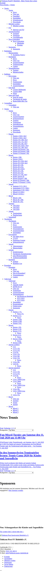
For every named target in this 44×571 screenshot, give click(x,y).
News (15, 12)
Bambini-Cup (17, 263)
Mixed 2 (15, 410)
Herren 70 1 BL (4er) (20, 175)
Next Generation (14, 39)
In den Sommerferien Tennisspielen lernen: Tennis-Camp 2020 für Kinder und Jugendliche (21, 455)
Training (15, 120)
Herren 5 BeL (17, 339)
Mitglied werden (14, 24)
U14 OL (16, 352)
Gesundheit (8, 103)
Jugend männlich (14, 368)
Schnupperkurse (18, 118)
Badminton (8, 51)
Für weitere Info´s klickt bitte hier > (12, 532)
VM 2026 (16, 209)
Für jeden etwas (18, 236)
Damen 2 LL (17, 316)
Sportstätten (17, 18)
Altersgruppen (17, 246)
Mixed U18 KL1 (18, 194)
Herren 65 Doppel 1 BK (21, 180)
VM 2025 (16, 207)
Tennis (6, 109)
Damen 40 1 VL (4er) (20, 142)
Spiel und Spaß (14, 95)
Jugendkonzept (18, 124)
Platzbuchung (17, 215)
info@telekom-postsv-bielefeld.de (17, 553)
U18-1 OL (16, 358)
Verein (6, 8)
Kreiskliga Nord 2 (19, 55)
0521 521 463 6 (11, 551)
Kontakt (2, 3)
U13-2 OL (16, 350)
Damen (11, 134)
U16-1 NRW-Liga (19, 379)
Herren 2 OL (17, 329)
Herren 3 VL (17, 331)
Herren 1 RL (17, 327)
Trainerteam (17, 122)
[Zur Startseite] (18, 1)
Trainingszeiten (18, 64)
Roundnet (7, 265)
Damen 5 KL (17, 323)
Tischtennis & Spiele (20, 99)
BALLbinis (12, 76)
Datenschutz (8, 566)
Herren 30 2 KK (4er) (20, 163)
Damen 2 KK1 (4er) (19, 138)
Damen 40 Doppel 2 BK (21, 151)
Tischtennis (8, 219)
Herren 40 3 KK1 (19, 169)
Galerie (15, 66)
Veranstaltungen (14, 68)
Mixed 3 (15, 412)
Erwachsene (13, 234)
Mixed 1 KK (17, 198)
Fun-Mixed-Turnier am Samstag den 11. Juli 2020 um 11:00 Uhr (22, 436)
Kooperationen (18, 304)
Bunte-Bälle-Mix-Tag (20, 101)
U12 (14, 346)
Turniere (15, 70)
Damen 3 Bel (17, 319)
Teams (15, 403)
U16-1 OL (16, 354)
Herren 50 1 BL (18, 171)
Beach (11, 397)
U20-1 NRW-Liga (19, 391)
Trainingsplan (17, 82)
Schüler (11, 250)
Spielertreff (12, 217)
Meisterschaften (18, 72)
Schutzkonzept (18, 20)
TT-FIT (15, 238)
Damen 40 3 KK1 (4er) (21, 146)
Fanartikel (16, 16)
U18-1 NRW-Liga (19, 385)
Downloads (17, 22)
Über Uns (16, 61)
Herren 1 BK (17, 157)
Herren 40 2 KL (18, 167)
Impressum (8, 562)
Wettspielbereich (18, 242)
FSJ (10, 28)
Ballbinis (7, 74)
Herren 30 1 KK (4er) (20, 161)
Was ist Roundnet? (19, 273)
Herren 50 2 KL (18, 173)
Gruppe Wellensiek (19, 89)
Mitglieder (20, 43)
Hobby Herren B (18, 176)
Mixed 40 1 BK (18, 200)
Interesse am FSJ (18, 30)
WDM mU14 (17, 287)
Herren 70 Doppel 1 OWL (22, 182)
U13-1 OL (16, 348)
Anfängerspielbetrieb (20, 258)
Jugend (11, 184)
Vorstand (16, 33)
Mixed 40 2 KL (18, 202)
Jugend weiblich (14, 345)
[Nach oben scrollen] (1, 570)
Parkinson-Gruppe (19, 240)
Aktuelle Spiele (18, 285)
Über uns (16, 14)
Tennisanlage (17, 213)
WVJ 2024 (20, 300)
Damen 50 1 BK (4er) (20, 147)
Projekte (20, 45)
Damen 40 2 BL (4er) (20, 144)
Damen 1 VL (17, 312)
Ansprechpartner (14, 32)
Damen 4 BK (17, 321)
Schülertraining (18, 252)
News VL (20, 314)
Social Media (8, 564)
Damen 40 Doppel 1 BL (21, 149)
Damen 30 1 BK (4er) (20, 140)
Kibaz (15, 93)
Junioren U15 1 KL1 (20, 186)
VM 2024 (16, 205)
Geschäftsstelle (18, 37)
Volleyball (7, 279)
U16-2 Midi (17, 381)
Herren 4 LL (17, 335)
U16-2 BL (16, 356)
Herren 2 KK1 (18, 159)
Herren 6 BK (17, 343)
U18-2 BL (16, 362)
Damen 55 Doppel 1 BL (21, 153)
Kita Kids (12, 88)
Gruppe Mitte (17, 91)
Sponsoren (12, 47)
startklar (15, 261)
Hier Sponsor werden (16, 490)
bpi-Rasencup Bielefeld (25, 296)
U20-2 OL (16, 395)
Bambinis (12, 260)
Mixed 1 (15, 408)
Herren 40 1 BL (18, 165)
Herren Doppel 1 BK (20, 178)
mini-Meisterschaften (20, 256)
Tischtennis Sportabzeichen (22, 254)
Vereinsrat (16, 35)
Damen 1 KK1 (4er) (19, 136)
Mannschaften (13, 53)
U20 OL (16, 364)
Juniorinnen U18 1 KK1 (21, 190)
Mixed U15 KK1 (18, 192)
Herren (11, 155)
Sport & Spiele (18, 97)
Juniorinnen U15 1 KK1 (21, 188)
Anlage (11, 211)
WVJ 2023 (20, 298)
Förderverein (17, 306)
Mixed (11, 196)
